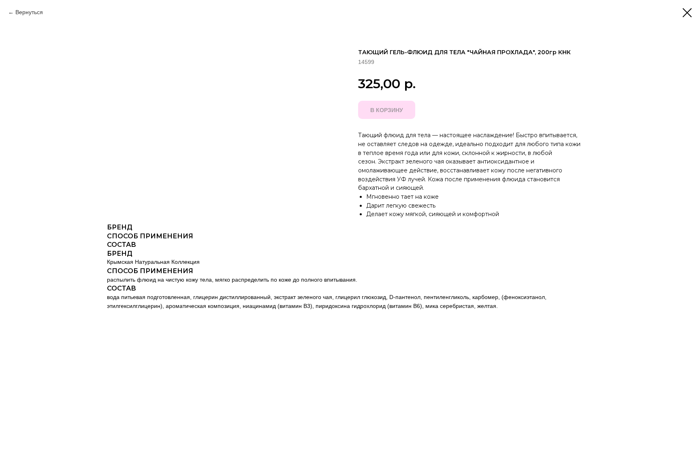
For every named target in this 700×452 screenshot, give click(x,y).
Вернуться (29, 12)
